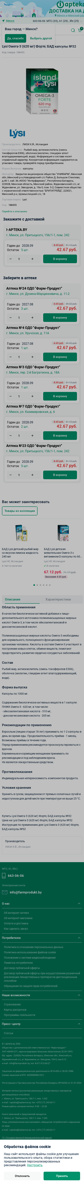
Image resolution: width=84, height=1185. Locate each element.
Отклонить (22, 1176)
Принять (62, 1176)
